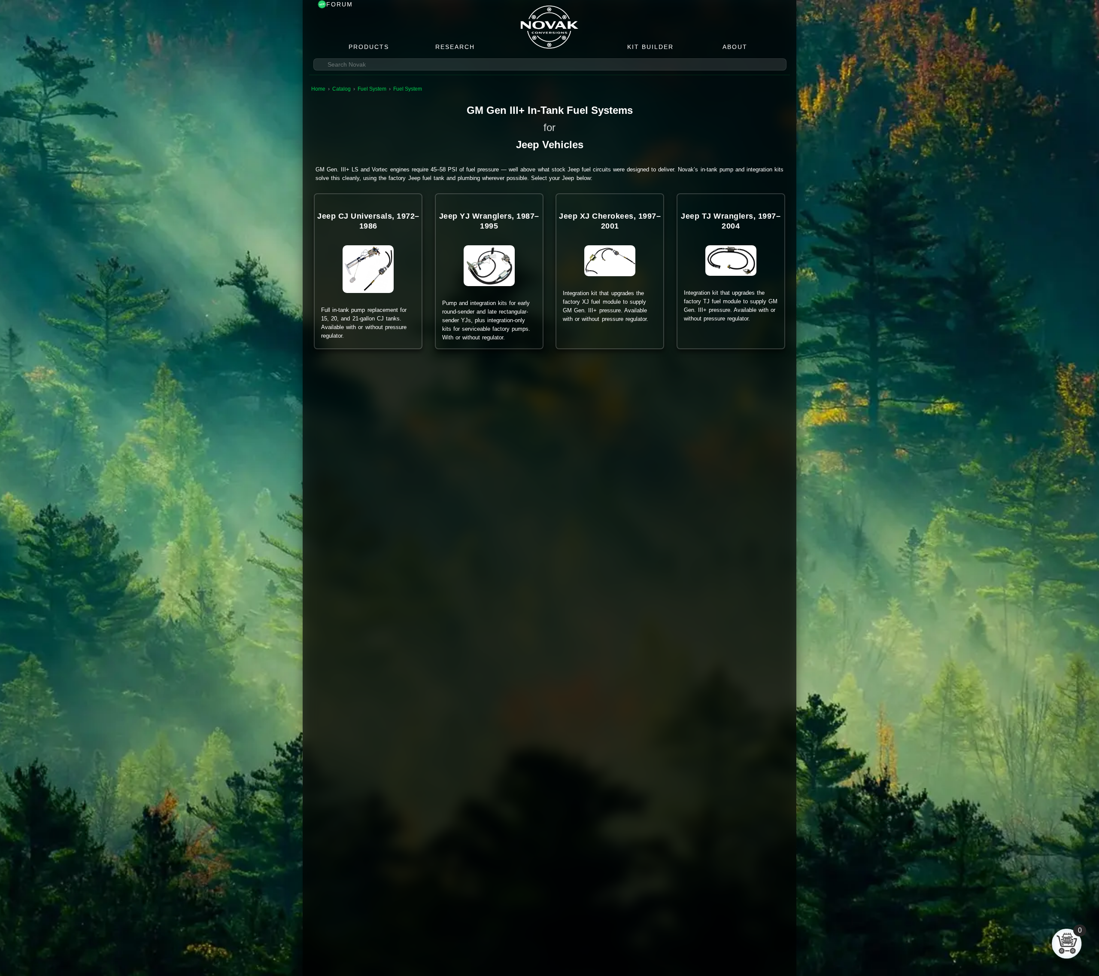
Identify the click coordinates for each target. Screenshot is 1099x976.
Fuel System (372, 89)
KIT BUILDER (650, 46)
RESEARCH (455, 46)
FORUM (339, 4)
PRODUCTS (369, 46)
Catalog (341, 89)
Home (318, 89)
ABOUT (735, 46)
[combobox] (550, 64)
